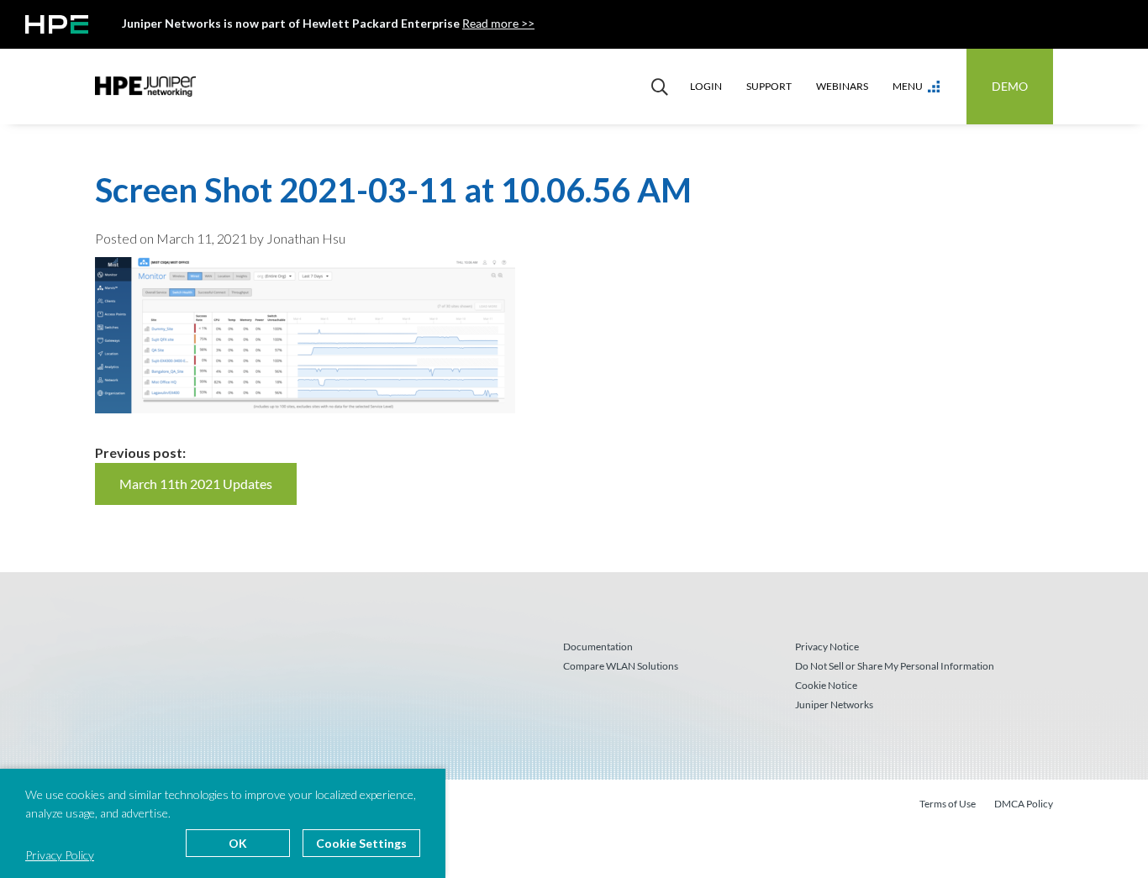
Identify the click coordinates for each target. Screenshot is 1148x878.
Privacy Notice (827, 646)
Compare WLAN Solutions (620, 666)
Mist (145, 86)
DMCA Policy (1023, 803)
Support (769, 86)
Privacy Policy (59, 855)
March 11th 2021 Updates (195, 484)
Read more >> (498, 23)
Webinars (842, 86)
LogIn (706, 86)
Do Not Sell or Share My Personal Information (894, 666)
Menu (908, 86)
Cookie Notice (826, 685)
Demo (1010, 86)
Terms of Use (947, 803)
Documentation (598, 646)
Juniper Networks (834, 704)
